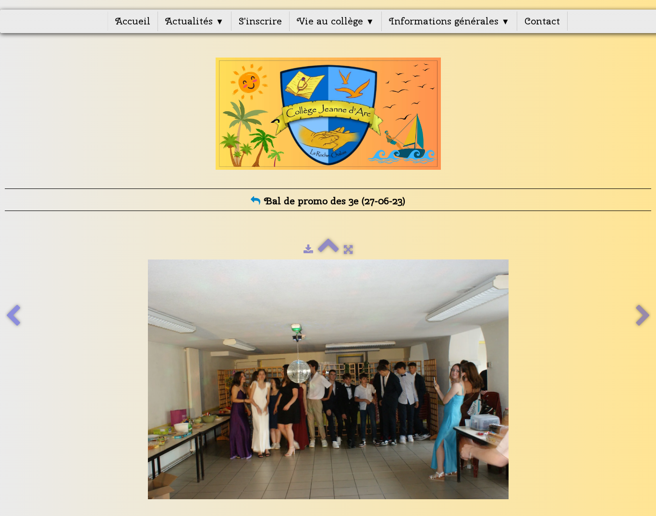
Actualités (194, 20)
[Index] (328, 249)
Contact (542, 20)
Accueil (132, 20)
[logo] (328, 113)
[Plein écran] (348, 249)
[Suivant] (643, 316)
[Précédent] (13, 316)
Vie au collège (335, 20)
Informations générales (449, 20)
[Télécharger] (308, 249)
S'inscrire (260, 20)
